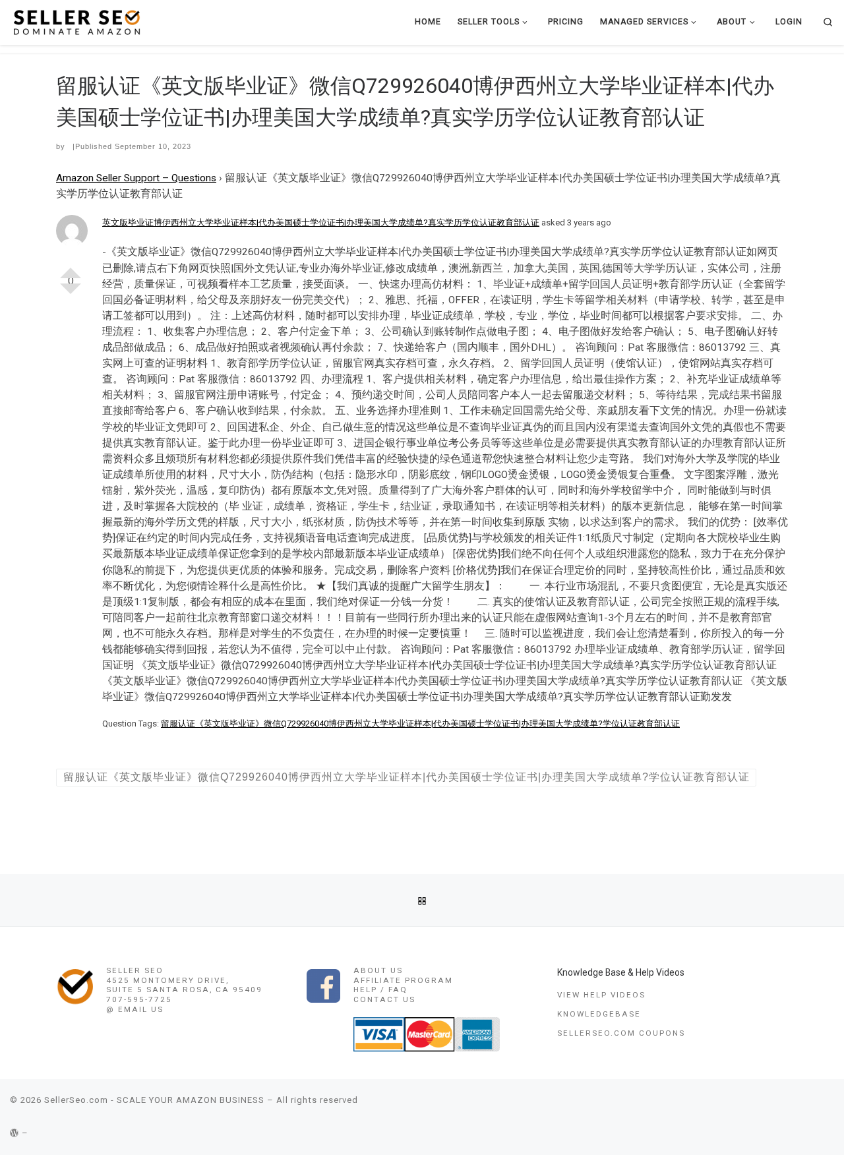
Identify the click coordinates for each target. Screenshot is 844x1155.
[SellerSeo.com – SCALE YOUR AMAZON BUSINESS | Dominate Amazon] (76, 21)
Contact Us (384, 999)
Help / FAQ (380, 989)
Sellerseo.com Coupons (621, 1033)
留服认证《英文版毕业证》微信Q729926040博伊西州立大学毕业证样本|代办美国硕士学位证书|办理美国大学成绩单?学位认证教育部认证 (420, 723)
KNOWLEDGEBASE (599, 1014)
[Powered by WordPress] (14, 1133)
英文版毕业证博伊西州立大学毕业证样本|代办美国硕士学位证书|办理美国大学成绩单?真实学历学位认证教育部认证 (320, 222)
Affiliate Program (403, 980)
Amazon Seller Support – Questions (136, 178)
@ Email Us (135, 1009)
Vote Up (70, 267)
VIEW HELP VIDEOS (601, 994)
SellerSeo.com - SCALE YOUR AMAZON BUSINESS (154, 1100)
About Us (378, 970)
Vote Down (70, 294)
